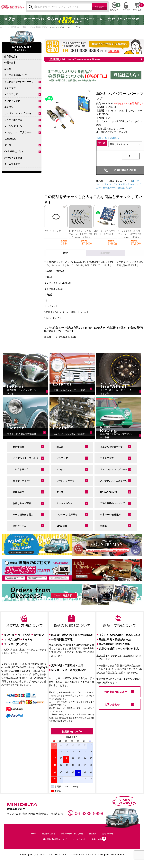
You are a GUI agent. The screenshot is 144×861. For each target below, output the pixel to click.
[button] (87, 98)
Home (33, 834)
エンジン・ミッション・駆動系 (69, 434)
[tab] (66, 253)
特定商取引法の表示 (115, 691)
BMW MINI (62, 526)
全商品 (121, 188)
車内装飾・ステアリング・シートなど (23, 392)
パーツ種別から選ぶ (23, 514)
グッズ (7, 145)
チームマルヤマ (12, 164)
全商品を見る (11, 56)
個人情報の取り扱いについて (55, 839)
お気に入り (97, 838)
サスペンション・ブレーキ (17, 113)
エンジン (8, 107)
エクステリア (11, 94)
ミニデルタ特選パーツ (15, 75)
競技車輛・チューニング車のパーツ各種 (116, 436)
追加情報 (105, 253)
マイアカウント (79, 839)
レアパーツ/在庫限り (67, 514)
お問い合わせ (112, 704)
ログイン (126, 9)
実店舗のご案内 (48, 834)
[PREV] (53, 737)
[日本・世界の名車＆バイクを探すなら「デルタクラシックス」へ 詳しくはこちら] (107, 570)
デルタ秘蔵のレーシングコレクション (118, 503)
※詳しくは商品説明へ (107, 138)
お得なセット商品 (13, 158)
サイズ (101, 143)
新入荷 (7, 69)
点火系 (128, 188)
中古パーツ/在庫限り (110, 514)
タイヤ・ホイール (13, 120)
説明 (65, 253)
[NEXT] (90, 737)
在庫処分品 (10, 139)
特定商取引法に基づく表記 (72, 834)
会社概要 (92, 834)
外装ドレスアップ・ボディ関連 (69, 390)
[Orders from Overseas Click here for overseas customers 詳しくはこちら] (72, 594)
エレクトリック (12, 100)
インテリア (10, 88)
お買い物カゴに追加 (125, 170)
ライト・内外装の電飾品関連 (21, 434)
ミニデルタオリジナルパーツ (19, 81)
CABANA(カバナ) (13, 151)
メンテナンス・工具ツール (17, 132)
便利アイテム (19, 526)
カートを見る (138, 10)
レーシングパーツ (13, 126)
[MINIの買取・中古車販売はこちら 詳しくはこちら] (37, 544)
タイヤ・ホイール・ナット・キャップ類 (116, 392)
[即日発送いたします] (37, 570)
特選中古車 (10, 62)
